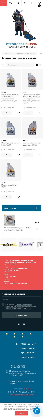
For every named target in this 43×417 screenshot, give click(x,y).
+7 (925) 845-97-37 (28, 357)
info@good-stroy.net (17, 381)
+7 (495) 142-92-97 (28, 344)
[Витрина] (36, 65)
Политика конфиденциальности (21, 394)
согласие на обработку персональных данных (19, 306)
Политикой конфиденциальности (18, 309)
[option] (9, 244)
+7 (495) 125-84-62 (27, 348)
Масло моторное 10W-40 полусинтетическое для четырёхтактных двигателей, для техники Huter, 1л (32, 99)
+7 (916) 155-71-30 (27, 353)
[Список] (41, 65)
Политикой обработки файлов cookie (27, 410)
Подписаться (21, 315)
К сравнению (9, 107)
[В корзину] (37, 229)
